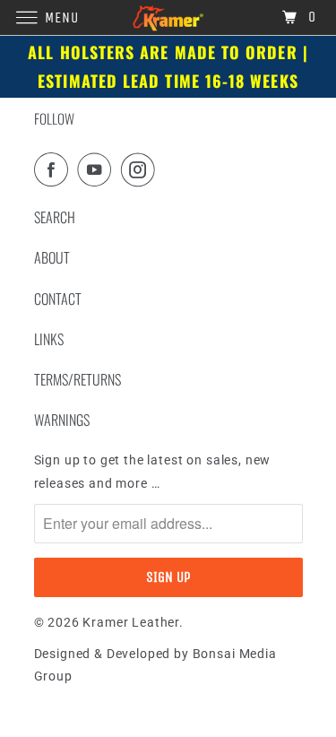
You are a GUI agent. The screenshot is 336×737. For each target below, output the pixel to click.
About (52, 257)
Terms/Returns (77, 379)
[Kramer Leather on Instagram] (141, 169)
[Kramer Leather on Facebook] (54, 169)
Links (49, 339)
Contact (58, 298)
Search (54, 217)
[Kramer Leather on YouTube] (97, 169)
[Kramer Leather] (168, 17)
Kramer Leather (130, 622)
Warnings (62, 419)
